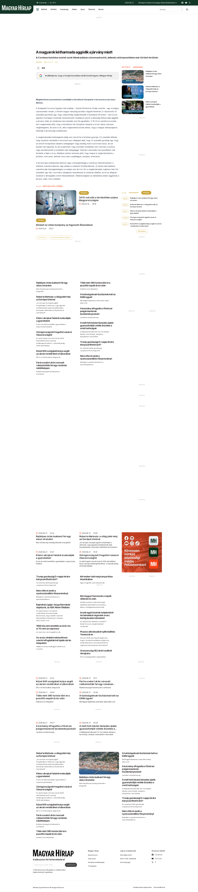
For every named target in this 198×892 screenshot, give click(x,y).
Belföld (44, 9)
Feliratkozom (71, 865)
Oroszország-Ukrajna (135, 111)
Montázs (129, 81)
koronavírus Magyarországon (60, 237)
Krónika (84, 193)
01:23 (125, 224)
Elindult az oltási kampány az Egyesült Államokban (64, 225)
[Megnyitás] (37, 9)
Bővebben (142, 231)
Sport (83, 9)
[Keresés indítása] (182, 9)
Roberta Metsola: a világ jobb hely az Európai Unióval (153, 89)
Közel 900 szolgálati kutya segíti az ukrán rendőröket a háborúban (146, 225)
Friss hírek (43, 3)
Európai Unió (131, 96)
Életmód (91, 9)
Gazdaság (64, 9)
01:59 (125, 205)
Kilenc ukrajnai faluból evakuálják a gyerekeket (153, 104)
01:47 (125, 211)
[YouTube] (186, 3)
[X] (190, 3)
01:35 (125, 218)
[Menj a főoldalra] (16, 7)
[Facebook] (182, 3)
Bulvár (101, 9)
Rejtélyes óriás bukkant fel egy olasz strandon (153, 73)
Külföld (53, 9)
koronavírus (42, 237)
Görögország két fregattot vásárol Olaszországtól (143, 218)
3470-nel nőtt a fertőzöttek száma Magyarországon (98, 199)
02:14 (125, 198)
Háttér (74, 9)
